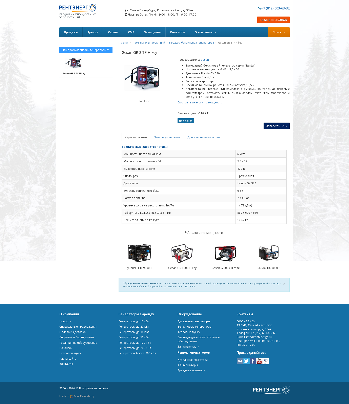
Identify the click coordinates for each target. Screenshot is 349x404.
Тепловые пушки (189, 332)
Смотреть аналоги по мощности (200, 102)
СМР (131, 32)
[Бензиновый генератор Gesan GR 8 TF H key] (145, 77)
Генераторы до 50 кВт (134, 337)
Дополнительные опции (203, 137)
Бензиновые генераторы (194, 326)
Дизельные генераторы (194, 321)
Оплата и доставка (72, 332)
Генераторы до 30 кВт (134, 332)
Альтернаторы (188, 365)
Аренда (92, 32)
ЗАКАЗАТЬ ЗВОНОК (273, 20)
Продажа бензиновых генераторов (191, 42)
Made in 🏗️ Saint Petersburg (76, 396)
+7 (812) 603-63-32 (275, 8)
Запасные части (188, 346)
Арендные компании (191, 370)
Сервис (113, 32)
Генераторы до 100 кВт (135, 343)
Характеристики (136, 137)
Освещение (152, 32)
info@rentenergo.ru (259, 337)
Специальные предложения (78, 326)
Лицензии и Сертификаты (76, 337)
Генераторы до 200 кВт (135, 348)
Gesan (204, 59)
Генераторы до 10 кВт (134, 321)
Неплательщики (70, 353)
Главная (123, 42)
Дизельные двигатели (193, 360)
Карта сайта (67, 358)
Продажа (71, 32)
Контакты (177, 32)
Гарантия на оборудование (78, 343)
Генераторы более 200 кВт (137, 353)
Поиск (277, 32)
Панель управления (167, 137)
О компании (204, 32)
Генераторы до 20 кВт (134, 326)
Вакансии (65, 348)
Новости (65, 321)
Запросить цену (276, 126)
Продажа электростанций (149, 42)
